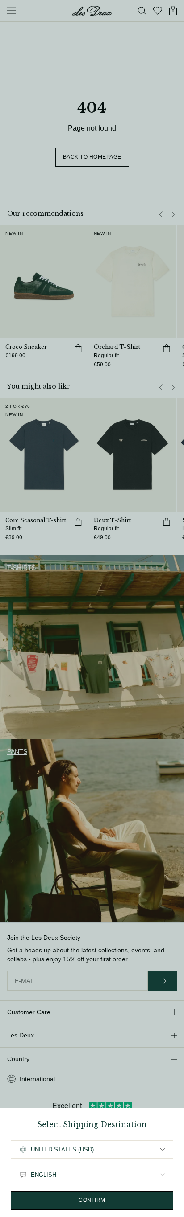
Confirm (92, 1200)
